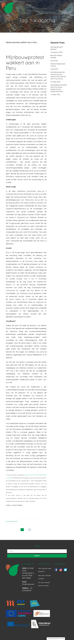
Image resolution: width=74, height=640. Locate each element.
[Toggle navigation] (69, 8)
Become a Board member (56, 56)
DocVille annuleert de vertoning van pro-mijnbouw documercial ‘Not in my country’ (58, 75)
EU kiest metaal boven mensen (58, 65)
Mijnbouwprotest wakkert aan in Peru (21, 42)
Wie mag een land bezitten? (56, 48)
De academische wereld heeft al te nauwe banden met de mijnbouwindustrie (59, 88)
